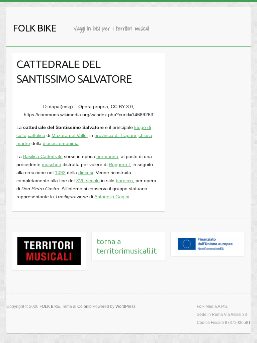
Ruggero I (119, 164)
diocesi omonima (61, 143)
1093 (60, 172)
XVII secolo (88, 180)
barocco (124, 180)
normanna (107, 156)
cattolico (36, 135)
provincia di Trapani (115, 135)
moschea (51, 164)
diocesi (85, 172)
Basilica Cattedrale (43, 156)
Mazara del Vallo (69, 135)
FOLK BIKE (35, 28)
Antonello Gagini (111, 196)
